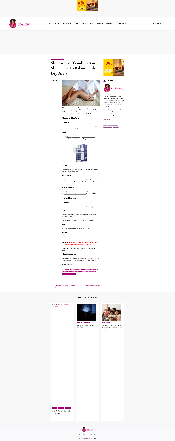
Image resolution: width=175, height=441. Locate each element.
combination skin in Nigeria (68, 271)
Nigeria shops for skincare (88, 271)
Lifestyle (76, 23)
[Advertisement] (87, 43)
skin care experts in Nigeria (68, 273)
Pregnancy (84, 23)
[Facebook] (80, 434)
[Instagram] (87, 434)
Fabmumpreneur (121, 23)
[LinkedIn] (91, 434)
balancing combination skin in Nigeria (74, 269)
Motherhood (67, 23)
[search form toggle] (165, 23)
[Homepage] (87, 429)
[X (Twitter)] (83, 434)
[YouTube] (95, 434)
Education (100, 23)
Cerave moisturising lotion (91, 269)
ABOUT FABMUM (113, 125)
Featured (57, 23)
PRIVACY (116, 127)
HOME (105, 125)
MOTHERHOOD (107, 127)
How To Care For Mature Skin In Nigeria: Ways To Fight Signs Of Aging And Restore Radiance (80, 243)
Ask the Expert (110, 23)
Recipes (92, 23)
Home (50, 23)
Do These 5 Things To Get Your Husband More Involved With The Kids (112, 328)
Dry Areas (78, 271)
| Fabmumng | (90, 438)
